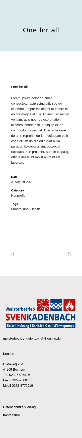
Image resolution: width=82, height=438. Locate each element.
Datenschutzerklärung (19, 407)
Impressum (11, 415)
